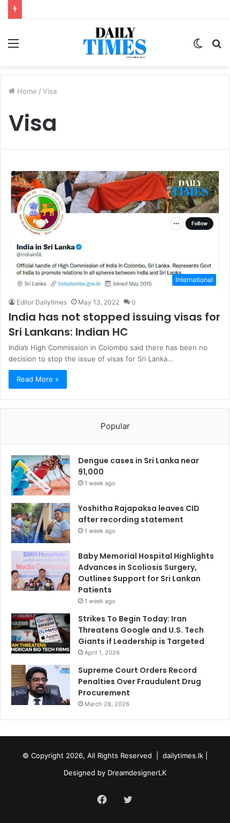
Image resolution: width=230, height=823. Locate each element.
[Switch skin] (198, 47)
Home (26, 91)
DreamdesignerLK (137, 772)
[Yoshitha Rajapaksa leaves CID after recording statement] (40, 523)
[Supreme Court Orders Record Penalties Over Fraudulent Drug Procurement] (40, 685)
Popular (115, 426)
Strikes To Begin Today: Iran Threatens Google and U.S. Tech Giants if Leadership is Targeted (141, 630)
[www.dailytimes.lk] (115, 43)
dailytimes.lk (183, 755)
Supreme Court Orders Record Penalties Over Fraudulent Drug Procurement (139, 681)
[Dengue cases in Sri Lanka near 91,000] (40, 475)
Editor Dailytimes (42, 302)
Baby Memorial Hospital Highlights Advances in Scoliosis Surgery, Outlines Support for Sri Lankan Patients (146, 573)
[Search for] (216, 47)
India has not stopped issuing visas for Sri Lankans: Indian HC (114, 324)
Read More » (38, 379)
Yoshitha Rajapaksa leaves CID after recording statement (139, 514)
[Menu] (13, 47)
